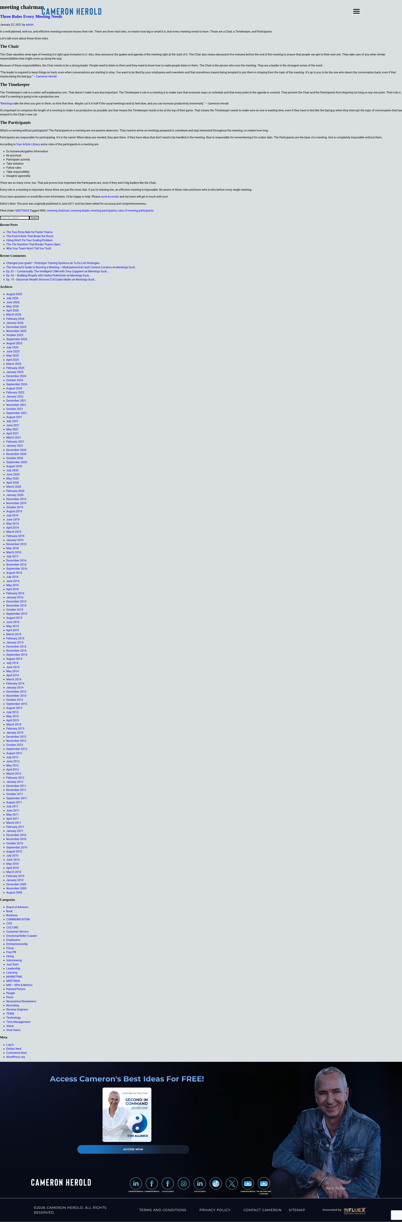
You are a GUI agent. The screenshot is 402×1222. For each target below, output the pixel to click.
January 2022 (14, 396)
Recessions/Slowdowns (21, 1001)
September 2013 (16, 703)
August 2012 (14, 753)
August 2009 (14, 892)
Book (9, 911)
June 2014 (12, 667)
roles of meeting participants (135, 210)
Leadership (13, 968)
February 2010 (15, 876)
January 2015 (14, 642)
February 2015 (15, 638)
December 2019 (16, 499)
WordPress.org (15, 1057)
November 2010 (16, 839)
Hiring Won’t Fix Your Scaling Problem (29, 240)
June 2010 (12, 859)
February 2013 (15, 728)
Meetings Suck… (126, 267)
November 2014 (16, 650)
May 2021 (12, 429)
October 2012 (14, 744)
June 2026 (12, 302)
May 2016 (12, 585)
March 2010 (13, 872)
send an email (109, 196)
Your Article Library (28, 144)
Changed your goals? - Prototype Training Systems (37, 263)
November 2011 (16, 790)
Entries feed (13, 1048)
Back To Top (336, 1188)
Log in (10, 1044)
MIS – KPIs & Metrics (19, 985)
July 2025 (12, 347)
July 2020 (12, 470)
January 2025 (14, 372)
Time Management (18, 1021)
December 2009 (16, 884)
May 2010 (12, 863)
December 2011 (16, 785)
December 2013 (16, 691)
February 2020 (15, 491)
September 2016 (16, 568)
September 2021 (16, 413)
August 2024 (14, 388)
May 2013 (12, 716)
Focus (10, 948)
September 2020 (16, 462)
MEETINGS (22, 210)
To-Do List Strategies (86, 263)
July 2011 (12, 806)
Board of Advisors (17, 907)
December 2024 (16, 376)
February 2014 (15, 683)
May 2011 (12, 814)
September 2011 (16, 798)
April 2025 (12, 359)
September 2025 (16, 339)
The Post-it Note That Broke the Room (30, 236)
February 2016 (15, 593)
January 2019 (14, 540)
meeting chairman (58, 210)
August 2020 (14, 466)
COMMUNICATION (18, 919)
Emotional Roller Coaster (21, 935)
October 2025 (14, 335)
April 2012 (12, 769)
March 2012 (13, 773)
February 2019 (15, 536)
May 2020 (12, 478)
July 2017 (12, 556)
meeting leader (80, 210)
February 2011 (15, 826)
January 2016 (14, 597)
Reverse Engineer (17, 1009)
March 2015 (13, 634)
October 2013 (14, 699)
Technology (13, 1017)
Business (12, 915)
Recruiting (12, 1005)
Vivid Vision (13, 1030)
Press (9, 997)
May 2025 (12, 355)
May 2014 (12, 671)
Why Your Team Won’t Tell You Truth (28, 248)
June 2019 (12, 519)
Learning (11, 972)
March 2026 (13, 314)
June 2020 (12, 474)
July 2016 (12, 576)
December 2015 (16, 601)
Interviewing (14, 960)
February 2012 (15, 777)
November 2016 (16, 564)
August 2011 (14, 802)
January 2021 (14, 445)
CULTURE (12, 927)
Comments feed (16, 1052)
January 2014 (14, 687)
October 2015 (14, 609)
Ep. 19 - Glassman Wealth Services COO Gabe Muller (38, 279)
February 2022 (15, 392)
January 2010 (14, 880)
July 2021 (12, 421)
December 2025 (16, 327)
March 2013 (13, 724)
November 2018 (16, 544)
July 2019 (12, 515)
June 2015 (12, 622)
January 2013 (14, 732)
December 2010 (16, 835)
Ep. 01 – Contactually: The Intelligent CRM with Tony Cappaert (45, 271)
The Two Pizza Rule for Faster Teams (29, 232)
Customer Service (17, 931)
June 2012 (12, 761)
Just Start (12, 964)
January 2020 (14, 495)
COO (9, 923)
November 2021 (16, 404)
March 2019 (13, 531)
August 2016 (14, 572)
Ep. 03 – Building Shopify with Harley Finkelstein (36, 275)
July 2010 (12, 855)
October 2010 (14, 843)
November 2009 (16, 888)
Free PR (11, 952)
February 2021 (15, 441)
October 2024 (14, 380)
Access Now (133, 1149)
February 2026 (15, 318)
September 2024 (16, 384)
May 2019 (12, 523)
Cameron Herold (46, 76)
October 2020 (14, 458)
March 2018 (13, 552)
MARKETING (14, 976)
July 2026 (12, 298)
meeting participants (104, 210)
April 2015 (12, 630)
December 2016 (16, 560)
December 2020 (16, 450)
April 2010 (12, 867)
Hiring (10, 956)
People (10, 993)
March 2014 (13, 679)
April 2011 (12, 818)
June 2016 (12, 581)
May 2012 (12, 765)
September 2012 (16, 749)
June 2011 (12, 810)
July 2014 (12, 662)
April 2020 (12, 482)
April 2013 (12, 720)
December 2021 (16, 400)
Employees (13, 940)
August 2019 (14, 511)
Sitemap (297, 1210)
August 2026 (14, 294)
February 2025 (15, 368)
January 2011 (14, 831)
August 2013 (14, 708)
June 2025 (12, 351)
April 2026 (12, 310)
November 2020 (16, 454)
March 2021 (13, 437)
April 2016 (12, 589)
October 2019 (14, 507)
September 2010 (16, 847)
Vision (10, 1026)
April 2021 (12, 433)
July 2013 (12, 712)
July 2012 (12, 757)
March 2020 (13, 486)
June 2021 (12, 425)
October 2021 (14, 409)
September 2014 (16, 654)
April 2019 (12, 527)
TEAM (10, 1013)
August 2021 (14, 417)
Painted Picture (15, 989)
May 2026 (12, 306)
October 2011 (14, 794)
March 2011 (13, 822)
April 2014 (12, 675)
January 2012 (14, 781)
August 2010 (14, 851)
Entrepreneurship (17, 944)
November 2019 (16, 503)
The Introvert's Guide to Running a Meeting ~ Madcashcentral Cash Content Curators (59, 267)
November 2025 (16, 331)
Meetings (7, 103)
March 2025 (13, 363)
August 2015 (14, 617)
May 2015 (12, 626)
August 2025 (14, 343)
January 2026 (14, 322)
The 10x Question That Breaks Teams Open (33, 244)
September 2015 (16, 613)
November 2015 (16, 605)
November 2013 (16, 695)
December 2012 (16, 736)
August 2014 (14, 658)
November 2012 (16, 740)
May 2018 (12, 548)
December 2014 (16, 646)
